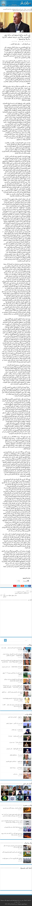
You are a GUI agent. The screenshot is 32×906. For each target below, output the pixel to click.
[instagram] (15, 902)
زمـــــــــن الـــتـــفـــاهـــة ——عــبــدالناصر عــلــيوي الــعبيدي (21, 592)
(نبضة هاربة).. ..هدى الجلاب (17, 729)
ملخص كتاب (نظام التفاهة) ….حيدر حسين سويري (12, 666)
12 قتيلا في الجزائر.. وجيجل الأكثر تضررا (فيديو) (13, 808)
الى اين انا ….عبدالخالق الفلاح (16, 755)
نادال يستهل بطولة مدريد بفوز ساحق (10, 595)
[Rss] (19, 902)
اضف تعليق (20, 41)
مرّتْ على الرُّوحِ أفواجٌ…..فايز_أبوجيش (14, 748)
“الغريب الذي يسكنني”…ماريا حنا (16, 736)
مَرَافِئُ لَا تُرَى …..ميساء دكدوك (16, 767)
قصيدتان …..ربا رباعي (18, 774)
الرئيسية (29, 9)
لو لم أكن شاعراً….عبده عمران (16, 742)
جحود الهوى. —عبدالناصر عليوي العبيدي (14, 761)
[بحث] (5, 640)
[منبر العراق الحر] (16, 3)
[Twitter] (16, 902)
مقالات (24, 9)
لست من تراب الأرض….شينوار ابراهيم (14, 723)
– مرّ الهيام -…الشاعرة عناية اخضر (15, 717)
